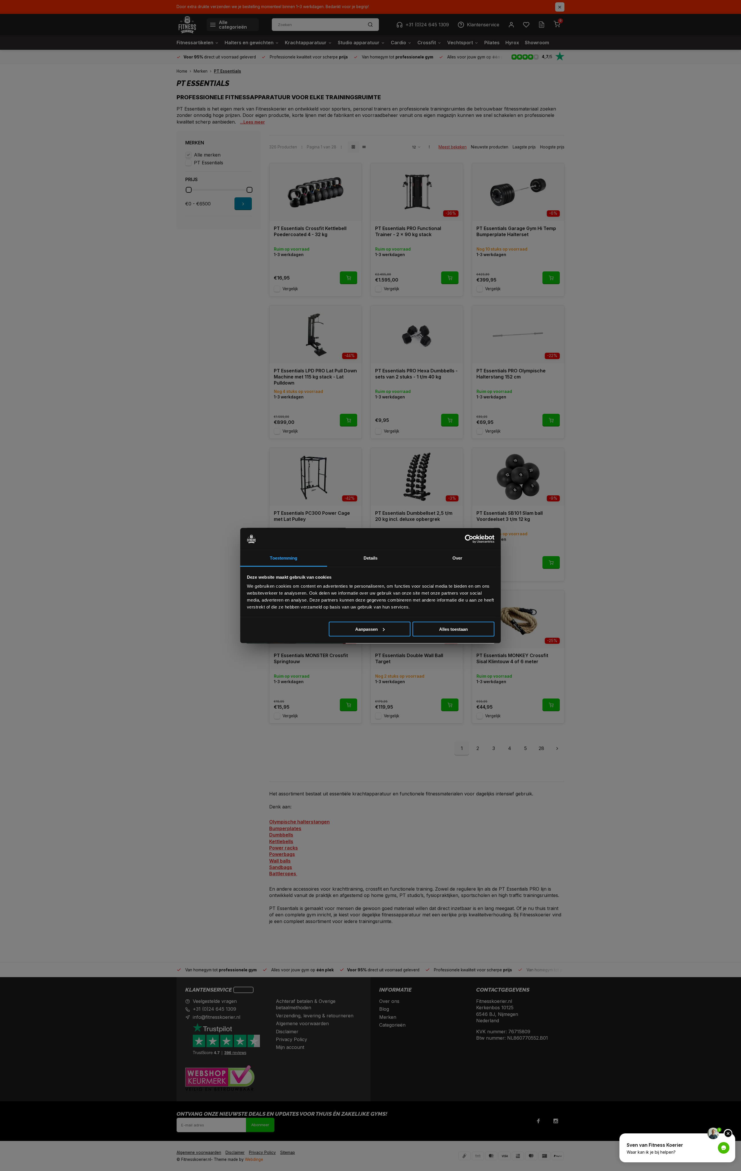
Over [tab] (457, 558)
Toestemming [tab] (283, 558)
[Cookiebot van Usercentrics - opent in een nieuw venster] (469, 539)
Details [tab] (371, 558)
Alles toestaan (453, 628)
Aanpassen (366, 628)
